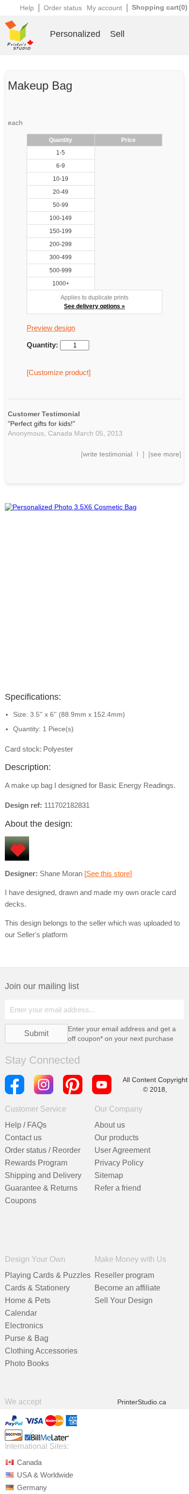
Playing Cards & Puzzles (48, 1275)
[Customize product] (59, 372)
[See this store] (108, 873)
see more (164, 454)
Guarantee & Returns (41, 1188)
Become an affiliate (127, 1288)
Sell (117, 34)
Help (27, 8)
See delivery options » (94, 306)
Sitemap (108, 1175)
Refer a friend (117, 1188)
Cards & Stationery (37, 1288)
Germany (32, 1487)
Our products (116, 1137)
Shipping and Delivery (43, 1175)
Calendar (21, 1313)
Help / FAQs (26, 1125)
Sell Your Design (123, 1300)
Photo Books (27, 1363)
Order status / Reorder (42, 1150)
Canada (29, 1462)
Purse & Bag (26, 1338)
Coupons (20, 1200)
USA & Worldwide (45, 1475)
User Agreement (122, 1150)
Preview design (51, 328)
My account (104, 8)
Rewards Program (36, 1163)
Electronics (24, 1325)
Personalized (75, 34)
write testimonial (107, 454)
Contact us (23, 1137)
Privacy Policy (118, 1163)
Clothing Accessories (41, 1351)
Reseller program (124, 1275)
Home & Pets (27, 1300)
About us (109, 1125)
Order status (63, 8)
